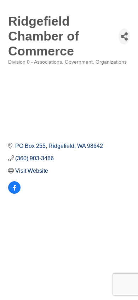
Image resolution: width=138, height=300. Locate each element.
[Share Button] (124, 36)
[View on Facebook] (14, 192)
